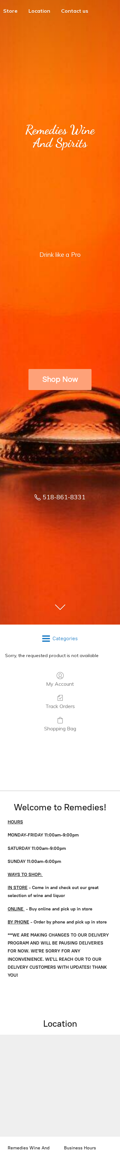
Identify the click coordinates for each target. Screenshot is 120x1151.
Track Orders (60, 706)
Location (39, 11)
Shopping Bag (60, 728)
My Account (60, 684)
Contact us (74, 11)
